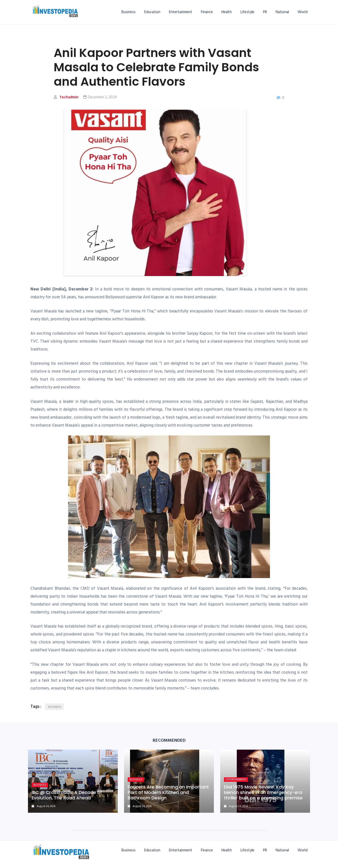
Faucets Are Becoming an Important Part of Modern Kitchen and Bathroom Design (168, 792)
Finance (207, 12)
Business (128, 12)
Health (226, 12)
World (303, 12)
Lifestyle (247, 12)
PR (265, 12)
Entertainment (180, 12)
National (282, 12)
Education (152, 12)
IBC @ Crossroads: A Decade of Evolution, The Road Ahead (67, 795)
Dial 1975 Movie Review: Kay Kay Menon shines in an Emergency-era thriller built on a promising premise (263, 792)
